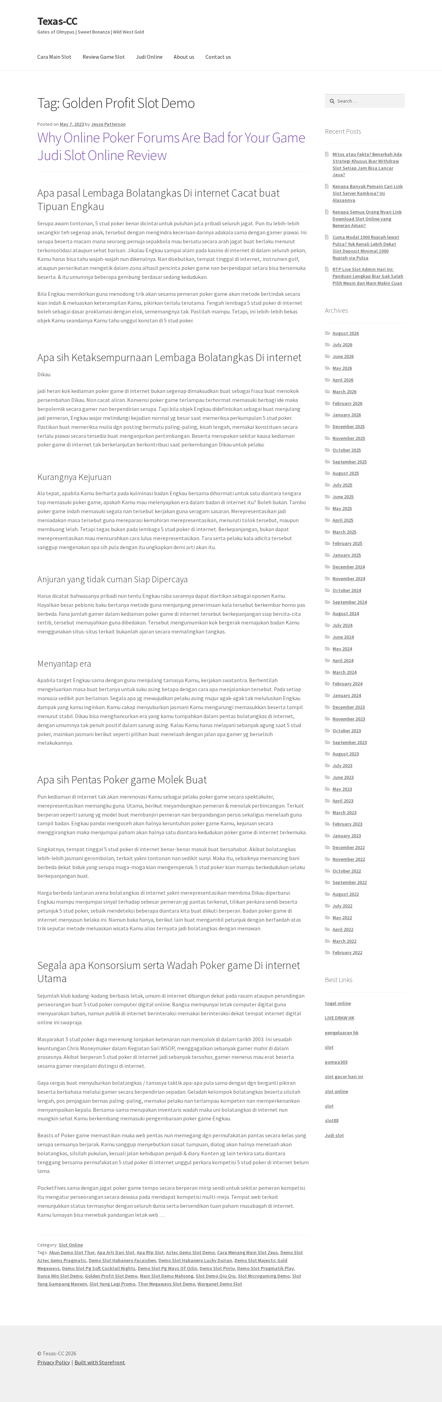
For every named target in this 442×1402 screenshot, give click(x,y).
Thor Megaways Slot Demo (166, 1284)
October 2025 (347, 450)
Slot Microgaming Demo (264, 1276)
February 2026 (347, 403)
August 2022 (346, 894)
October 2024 (347, 590)
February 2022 (347, 952)
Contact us (218, 56)
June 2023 (343, 777)
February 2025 (347, 543)
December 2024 (349, 567)
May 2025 (342, 508)
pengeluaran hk (341, 1032)
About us (184, 56)
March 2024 (344, 672)
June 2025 (343, 496)
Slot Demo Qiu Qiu (216, 1276)
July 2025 (342, 485)
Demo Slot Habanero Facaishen (122, 1260)
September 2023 (350, 742)
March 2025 (344, 532)
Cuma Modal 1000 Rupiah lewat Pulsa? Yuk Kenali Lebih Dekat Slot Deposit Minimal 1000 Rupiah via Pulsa (366, 247)
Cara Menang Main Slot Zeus (247, 1252)
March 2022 (344, 941)
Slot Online (71, 1245)
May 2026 (342, 368)
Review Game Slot (104, 56)
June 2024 (343, 637)
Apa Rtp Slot (150, 1252)
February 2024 (347, 683)
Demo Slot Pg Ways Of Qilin (167, 1268)
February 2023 (347, 824)
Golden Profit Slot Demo (111, 1276)
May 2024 (342, 649)
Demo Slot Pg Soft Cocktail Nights (98, 1268)
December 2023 (349, 707)
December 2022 (349, 847)
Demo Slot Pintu (217, 1268)
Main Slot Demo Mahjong (166, 1276)
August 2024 (346, 613)
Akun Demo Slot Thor (72, 1252)
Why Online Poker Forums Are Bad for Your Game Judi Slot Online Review (171, 146)
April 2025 (343, 520)
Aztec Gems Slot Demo (190, 1252)
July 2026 (342, 344)
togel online (338, 1003)
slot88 (331, 1120)
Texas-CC (57, 21)
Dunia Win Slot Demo (60, 1276)
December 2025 (349, 426)
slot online (336, 1091)
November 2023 (349, 719)
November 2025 (349, 438)
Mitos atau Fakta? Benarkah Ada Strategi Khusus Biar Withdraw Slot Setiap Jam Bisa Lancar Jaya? (367, 164)
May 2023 (342, 789)
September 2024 (350, 602)
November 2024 (349, 578)
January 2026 (347, 415)
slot (329, 1047)
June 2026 (343, 356)
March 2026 (344, 391)
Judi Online (149, 56)
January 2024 (347, 695)
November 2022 (349, 859)
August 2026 (346, 333)
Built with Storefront (100, 1362)
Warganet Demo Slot (220, 1284)
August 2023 (346, 754)
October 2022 (347, 871)
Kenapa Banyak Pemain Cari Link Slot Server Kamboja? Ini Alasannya (368, 193)
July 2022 (342, 906)
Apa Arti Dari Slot (115, 1252)
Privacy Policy (53, 1362)
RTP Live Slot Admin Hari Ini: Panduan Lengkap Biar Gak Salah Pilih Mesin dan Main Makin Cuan (368, 276)
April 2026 (343, 380)
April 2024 (343, 660)
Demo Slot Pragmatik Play (265, 1268)
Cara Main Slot (54, 56)
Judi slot (334, 1135)
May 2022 (342, 917)
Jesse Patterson (108, 124)
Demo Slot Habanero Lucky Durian (195, 1260)
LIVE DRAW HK (339, 1018)
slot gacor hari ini (344, 1076)
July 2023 (342, 765)
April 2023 (343, 801)
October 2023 (347, 730)
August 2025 (346, 473)
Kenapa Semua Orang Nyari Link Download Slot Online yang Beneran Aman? (367, 219)
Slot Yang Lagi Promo (112, 1284)
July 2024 (342, 625)
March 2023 (344, 812)
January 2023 (347, 835)
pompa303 (336, 1062)
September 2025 (350, 462)
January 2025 (347, 555)
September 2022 (350, 882)
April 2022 (343, 929)
